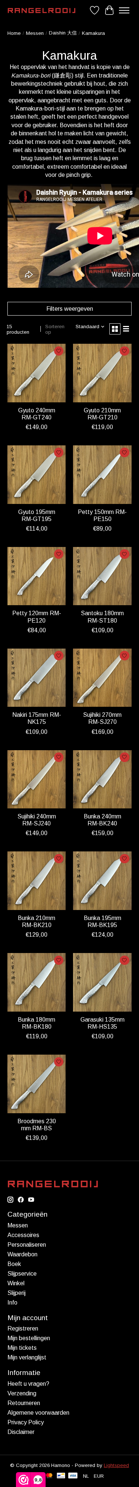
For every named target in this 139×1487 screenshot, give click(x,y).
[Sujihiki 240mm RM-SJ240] (36, 779)
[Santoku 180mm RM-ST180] (102, 576)
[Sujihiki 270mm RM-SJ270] (102, 678)
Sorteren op (54, 329)
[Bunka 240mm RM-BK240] (102, 779)
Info (12, 1302)
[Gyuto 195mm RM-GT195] (36, 474)
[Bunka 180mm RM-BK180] (36, 982)
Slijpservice (22, 1273)
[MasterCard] (49, 1476)
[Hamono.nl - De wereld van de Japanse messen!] (41, 10)
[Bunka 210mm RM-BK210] (36, 880)
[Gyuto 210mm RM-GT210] (102, 373)
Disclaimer (20, 1432)
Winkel (15, 1283)
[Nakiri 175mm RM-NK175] (36, 678)
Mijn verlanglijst (26, 1357)
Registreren (22, 1328)
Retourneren (23, 1403)
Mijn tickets (22, 1348)
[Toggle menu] (124, 10)
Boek (14, 1264)
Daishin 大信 (63, 33)
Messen (35, 33)
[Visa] (73, 1476)
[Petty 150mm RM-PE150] (102, 474)
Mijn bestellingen (28, 1338)
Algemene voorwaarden (38, 1412)
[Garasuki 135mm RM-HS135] (102, 982)
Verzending (21, 1393)
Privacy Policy (25, 1422)
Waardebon (22, 1254)
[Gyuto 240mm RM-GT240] (36, 373)
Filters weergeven (69, 309)
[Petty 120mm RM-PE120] (36, 576)
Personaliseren (26, 1245)
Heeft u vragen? (28, 1384)
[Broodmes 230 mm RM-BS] (36, 1084)
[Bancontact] (61, 1476)
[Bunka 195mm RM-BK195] (102, 880)
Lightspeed (116, 1465)
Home (14, 33)
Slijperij (16, 1293)
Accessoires (23, 1235)
